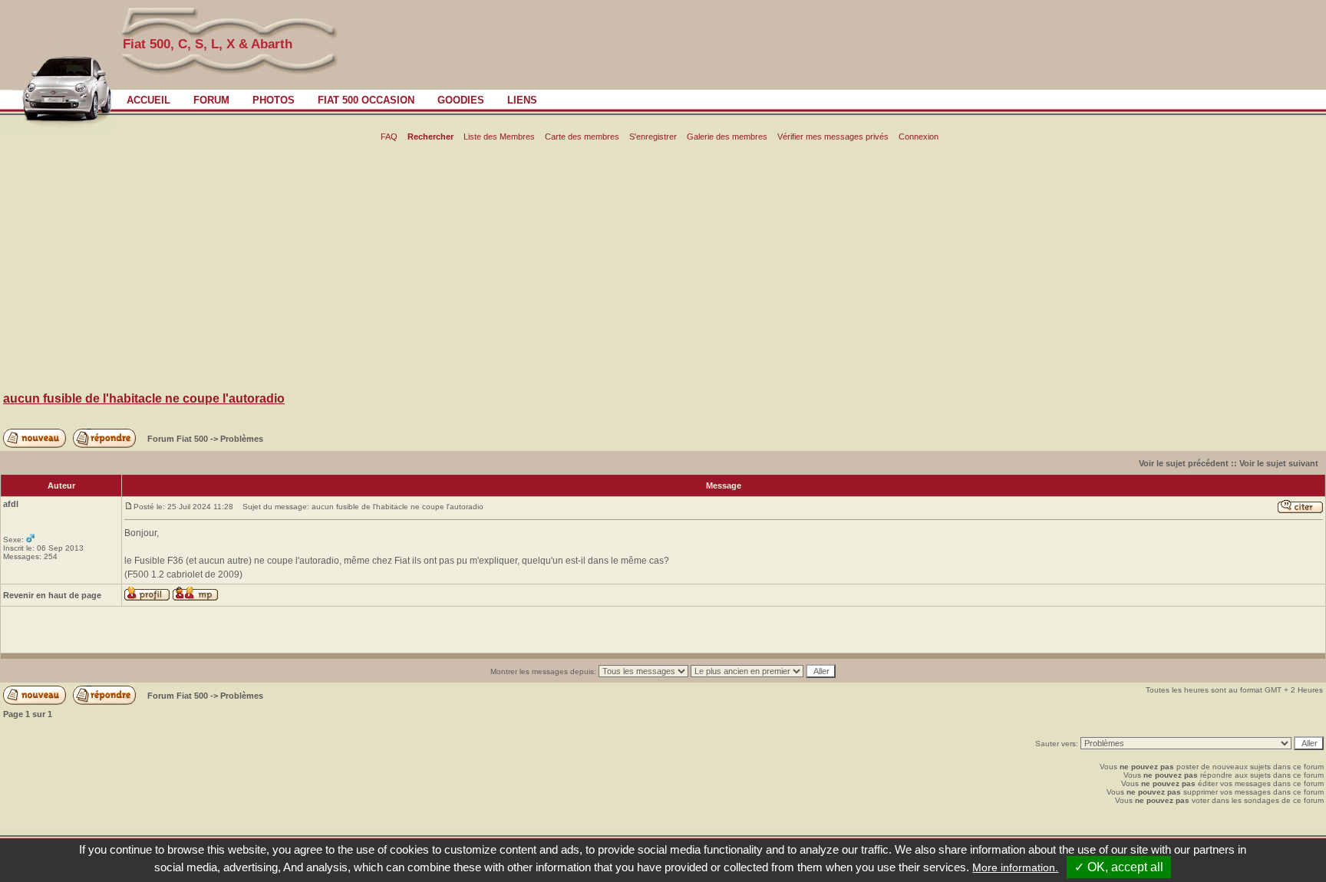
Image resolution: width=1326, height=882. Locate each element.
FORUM (211, 100)
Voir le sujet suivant (1278, 463)
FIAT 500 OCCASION (366, 100)
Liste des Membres (499, 136)
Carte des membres (582, 136)
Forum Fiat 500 (178, 438)
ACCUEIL (148, 100)
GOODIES (460, 100)
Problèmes (241, 438)
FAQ (389, 136)
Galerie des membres (727, 136)
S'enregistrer (653, 136)
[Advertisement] (663, 269)
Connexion (918, 136)
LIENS (522, 100)
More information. (1015, 867)
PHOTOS (273, 100)
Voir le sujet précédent (1184, 463)
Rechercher (430, 136)
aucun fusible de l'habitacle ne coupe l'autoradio (144, 398)
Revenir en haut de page (52, 595)
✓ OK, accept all (1118, 867)
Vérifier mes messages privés (833, 136)
